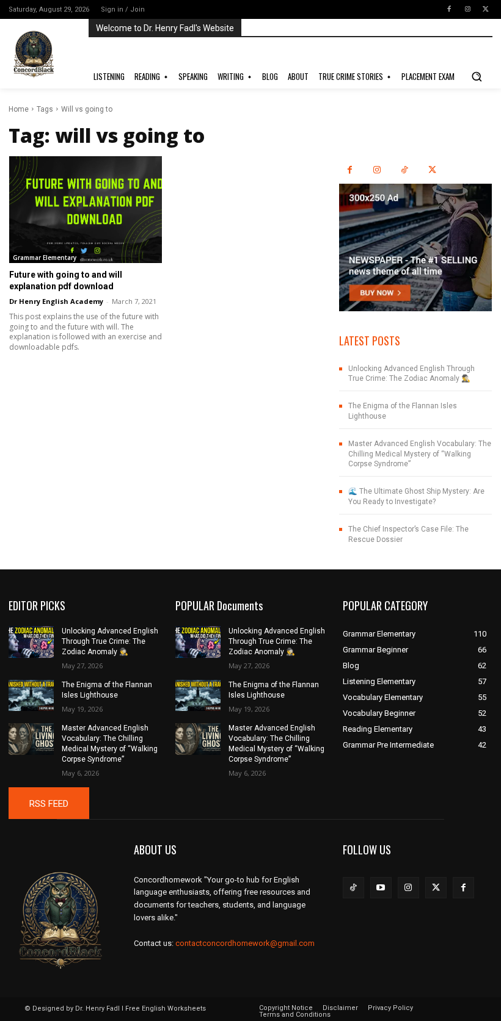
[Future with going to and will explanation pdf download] (85, 209)
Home (19, 109)
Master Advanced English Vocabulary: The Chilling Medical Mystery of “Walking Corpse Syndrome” (419, 454)
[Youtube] (381, 887)
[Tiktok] (353, 887)
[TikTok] (404, 170)
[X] (485, 9)
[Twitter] (436, 887)
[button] (476, 76)
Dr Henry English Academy (56, 301)
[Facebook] (449, 9)
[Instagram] (467, 9)
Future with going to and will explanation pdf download (65, 280)
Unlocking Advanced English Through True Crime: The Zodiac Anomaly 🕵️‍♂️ (411, 373)
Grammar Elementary (44, 257)
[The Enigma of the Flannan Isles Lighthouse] (31, 696)
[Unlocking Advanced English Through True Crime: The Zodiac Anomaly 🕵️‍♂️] (31, 642)
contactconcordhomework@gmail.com (245, 943)
